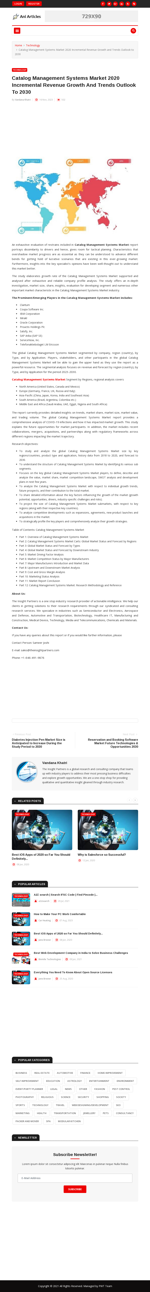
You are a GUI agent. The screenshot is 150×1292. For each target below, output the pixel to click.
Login (18, 3)
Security (83, 1097)
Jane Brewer (45, 939)
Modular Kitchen (69, 1121)
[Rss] (127, 3)
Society (121, 1097)
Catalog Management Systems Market (38, 379)
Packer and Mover (27, 1121)
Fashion (99, 1089)
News (68, 1089)
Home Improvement (110, 1073)
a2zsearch (44, 901)
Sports (20, 1105)
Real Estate (42, 1073)
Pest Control (121, 1089)
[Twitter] (109, 3)
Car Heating (45, 920)
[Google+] (115, 3)
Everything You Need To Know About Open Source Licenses (73, 972)
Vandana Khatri (23, 99)
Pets (106, 1113)
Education (53, 1081)
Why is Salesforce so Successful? (102, 854)
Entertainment (99, 1081)
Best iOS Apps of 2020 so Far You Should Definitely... (68, 933)
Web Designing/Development (90, 1105)
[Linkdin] (121, 3)
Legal (54, 1089)
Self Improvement (27, 1081)
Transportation (65, 1113)
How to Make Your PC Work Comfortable (60, 914)
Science (65, 1097)
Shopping (102, 1097)
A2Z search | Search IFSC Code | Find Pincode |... (66, 894)
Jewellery (89, 1113)
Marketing (23, 1113)
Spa (48, 1121)
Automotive (65, 1073)
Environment (125, 1081)
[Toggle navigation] (17, 31)
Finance (85, 1073)
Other (83, 1089)
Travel (60, 1105)
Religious (47, 1097)
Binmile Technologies (50, 959)
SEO (118, 1105)
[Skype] (134, 3)
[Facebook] (103, 3)
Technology (33, 45)
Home (18, 45)
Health (41, 1113)
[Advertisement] (75, 131)
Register (34, 3)
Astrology (74, 1081)
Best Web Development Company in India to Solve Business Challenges (81, 952)
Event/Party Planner (29, 1089)
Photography (25, 1097)
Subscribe (75, 1189)
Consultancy (125, 1113)
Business (21, 1073)
